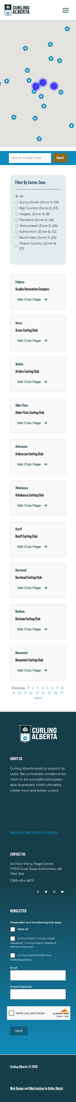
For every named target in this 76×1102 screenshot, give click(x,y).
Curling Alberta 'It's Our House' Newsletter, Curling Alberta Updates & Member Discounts (33, 942)
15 (49, 693)
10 (19, 693)
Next (38, 698)
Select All (22, 929)
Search (60, 158)
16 (55, 693)
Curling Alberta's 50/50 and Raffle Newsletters (30, 957)
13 (37, 693)
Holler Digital (55, 1088)
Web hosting (36, 1088)
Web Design (17, 1088)
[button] (43, 82)
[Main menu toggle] (66, 10)
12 (31, 693)
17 (61, 693)
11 (25, 693)
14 (43, 693)
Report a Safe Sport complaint (34, 832)
